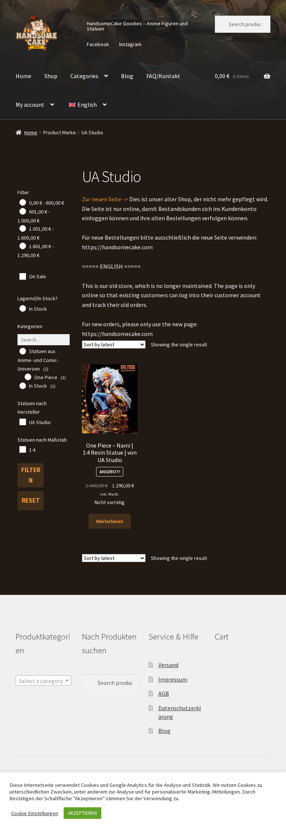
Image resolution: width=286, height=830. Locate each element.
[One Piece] (28, 376)
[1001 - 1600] (22, 228)
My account (30, 104)
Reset (31, 500)
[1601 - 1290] (22, 246)
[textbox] (43, 681)
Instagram (130, 44)
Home (23, 76)
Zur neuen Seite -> (105, 199)
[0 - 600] (22, 202)
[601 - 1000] (22, 211)
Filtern (30, 475)
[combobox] (43, 680)
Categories (84, 76)
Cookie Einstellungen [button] (34, 813)
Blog (127, 76)
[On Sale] (22, 276)
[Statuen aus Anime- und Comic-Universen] (22, 351)
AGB (163, 693)
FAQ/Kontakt (163, 76)
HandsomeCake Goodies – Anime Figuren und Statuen (137, 26)
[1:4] (22, 449)
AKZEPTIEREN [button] (82, 813)
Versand (168, 665)
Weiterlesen (109, 521)
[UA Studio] (22, 421)
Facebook (98, 44)
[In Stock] (22, 308)
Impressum (172, 679)
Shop (50, 76)
